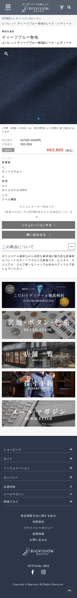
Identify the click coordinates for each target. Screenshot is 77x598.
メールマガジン (14, 494)
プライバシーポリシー (38, 528)
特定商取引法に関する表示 (38, 515)
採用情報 (38, 533)
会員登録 (9, 486)
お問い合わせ (38, 539)
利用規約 (38, 521)
